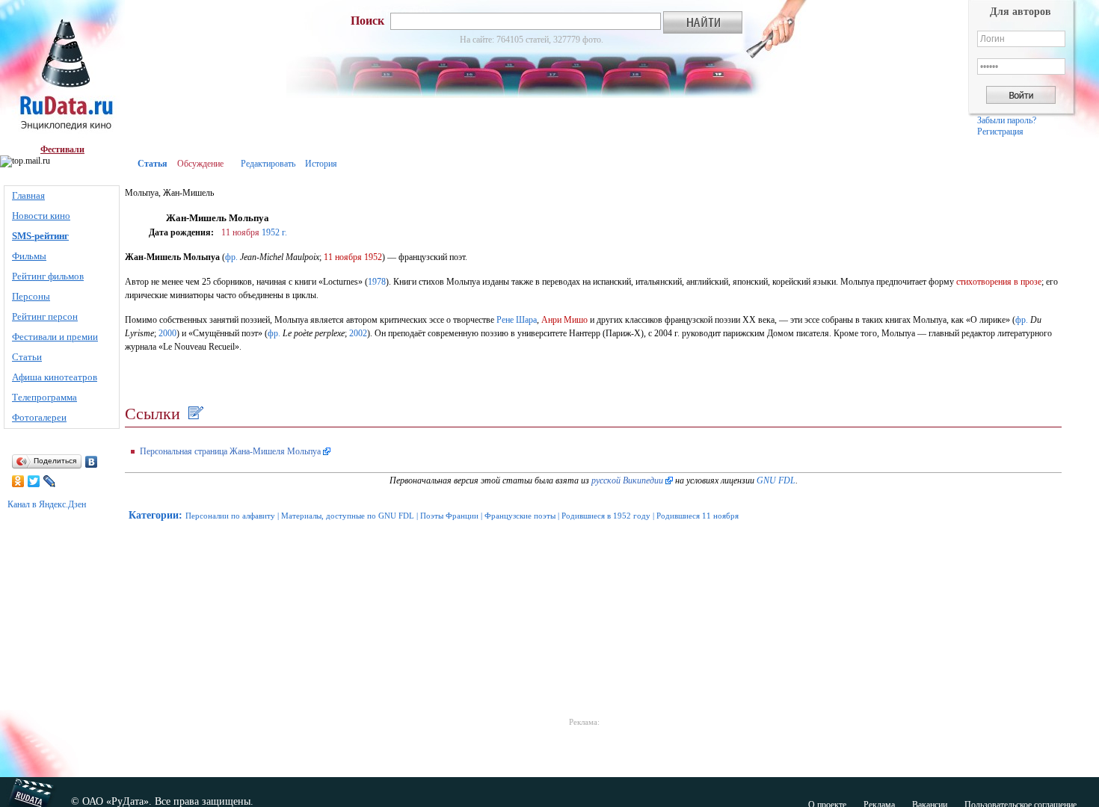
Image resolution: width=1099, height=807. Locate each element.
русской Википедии (627, 480)
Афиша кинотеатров (54, 377)
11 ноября (240, 232)
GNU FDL (776, 480)
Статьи (27, 356)
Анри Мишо (564, 320)
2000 (167, 333)
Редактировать (268, 163)
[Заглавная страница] (62, 72)
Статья (152, 163)
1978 (377, 281)
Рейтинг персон (45, 316)
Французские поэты (519, 515)
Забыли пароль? (1006, 120)
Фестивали (62, 149)
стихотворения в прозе (998, 281)
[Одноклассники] (18, 481)
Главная (28, 195)
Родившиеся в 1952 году (605, 515)
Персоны (31, 296)
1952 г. (274, 232)
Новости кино (41, 215)
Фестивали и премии (55, 336)
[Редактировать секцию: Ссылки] (194, 413)
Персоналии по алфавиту (230, 515)
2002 (358, 333)
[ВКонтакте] (91, 461)
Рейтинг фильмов (48, 276)
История (321, 163)
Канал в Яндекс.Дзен (46, 504)
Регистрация (1000, 131)
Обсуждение (200, 163)
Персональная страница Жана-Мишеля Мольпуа (230, 451)
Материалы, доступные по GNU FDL (347, 515)
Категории (154, 515)
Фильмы (29, 256)
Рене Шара (516, 320)
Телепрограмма (44, 397)
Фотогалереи (39, 417)
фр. (231, 257)
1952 (373, 257)
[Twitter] (34, 481)
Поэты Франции (449, 515)
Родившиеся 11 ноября (697, 515)
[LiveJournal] (50, 481)
